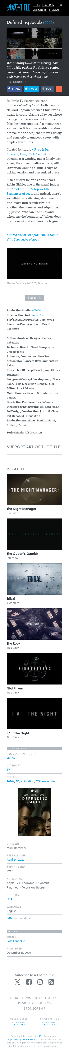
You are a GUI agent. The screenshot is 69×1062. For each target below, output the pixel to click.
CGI (38, 781)
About (15, 998)
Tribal (11, 598)
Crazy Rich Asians (32, 154)
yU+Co (36, 310)
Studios (54, 9)
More (59, 89)
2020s (10, 781)
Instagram (40, 982)
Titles (36, 5)
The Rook (13, 643)
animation (27, 781)
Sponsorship (34, 1008)
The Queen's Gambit (22, 553)
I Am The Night (18, 733)
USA (9, 899)
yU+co (36, 149)
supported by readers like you (22, 1039)
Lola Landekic (16, 941)
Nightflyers (15, 688)
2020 (48, 22)
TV (8, 769)
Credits (34, 298)
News (26, 998)
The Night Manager (21, 508)
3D (17, 781)
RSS (51, 982)
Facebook (29, 982)
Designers (40, 9)
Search (61, 5)
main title (48, 781)
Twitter (17, 982)
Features (48, 5)
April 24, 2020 (15, 859)
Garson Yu (36, 315)
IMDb (10, 918)
